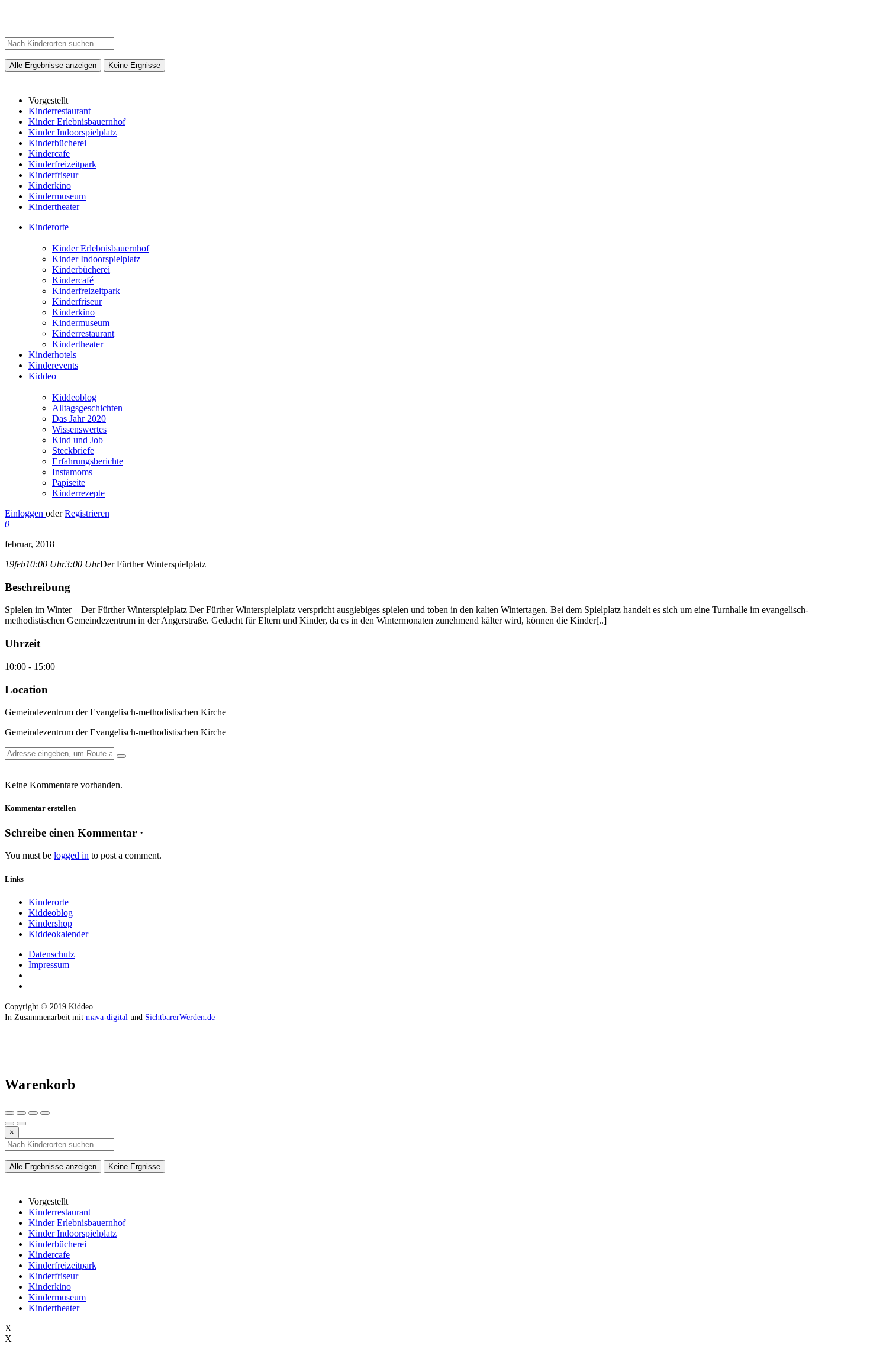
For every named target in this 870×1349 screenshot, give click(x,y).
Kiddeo (42, 376)
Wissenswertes (79, 429)
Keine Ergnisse (134, 65)
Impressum (48, 965)
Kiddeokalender (58, 934)
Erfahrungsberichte (87, 461)
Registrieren (87, 513)
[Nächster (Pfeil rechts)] (21, 1123)
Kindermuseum (80, 323)
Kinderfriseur (77, 301)
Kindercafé (73, 280)
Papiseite (68, 482)
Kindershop (50, 923)
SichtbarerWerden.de (180, 1017)
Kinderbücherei (81, 269)
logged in (71, 855)
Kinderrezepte (78, 493)
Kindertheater (77, 344)
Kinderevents (53, 365)
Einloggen (25, 513)
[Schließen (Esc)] (9, 1113)
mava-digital (107, 1017)
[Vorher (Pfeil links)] (9, 1123)
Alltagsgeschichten (87, 408)
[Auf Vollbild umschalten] (33, 1113)
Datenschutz (51, 954)
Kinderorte (48, 227)
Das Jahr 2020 (79, 419)
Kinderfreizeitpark (86, 291)
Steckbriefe (73, 451)
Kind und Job (77, 440)
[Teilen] (21, 1113)
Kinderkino (73, 312)
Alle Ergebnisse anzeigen (52, 65)
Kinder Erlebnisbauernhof (100, 248)
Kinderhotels (52, 355)
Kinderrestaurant (83, 333)
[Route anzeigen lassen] (121, 756)
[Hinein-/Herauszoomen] (45, 1113)
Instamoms (72, 472)
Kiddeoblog (74, 397)
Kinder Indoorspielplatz (96, 259)
